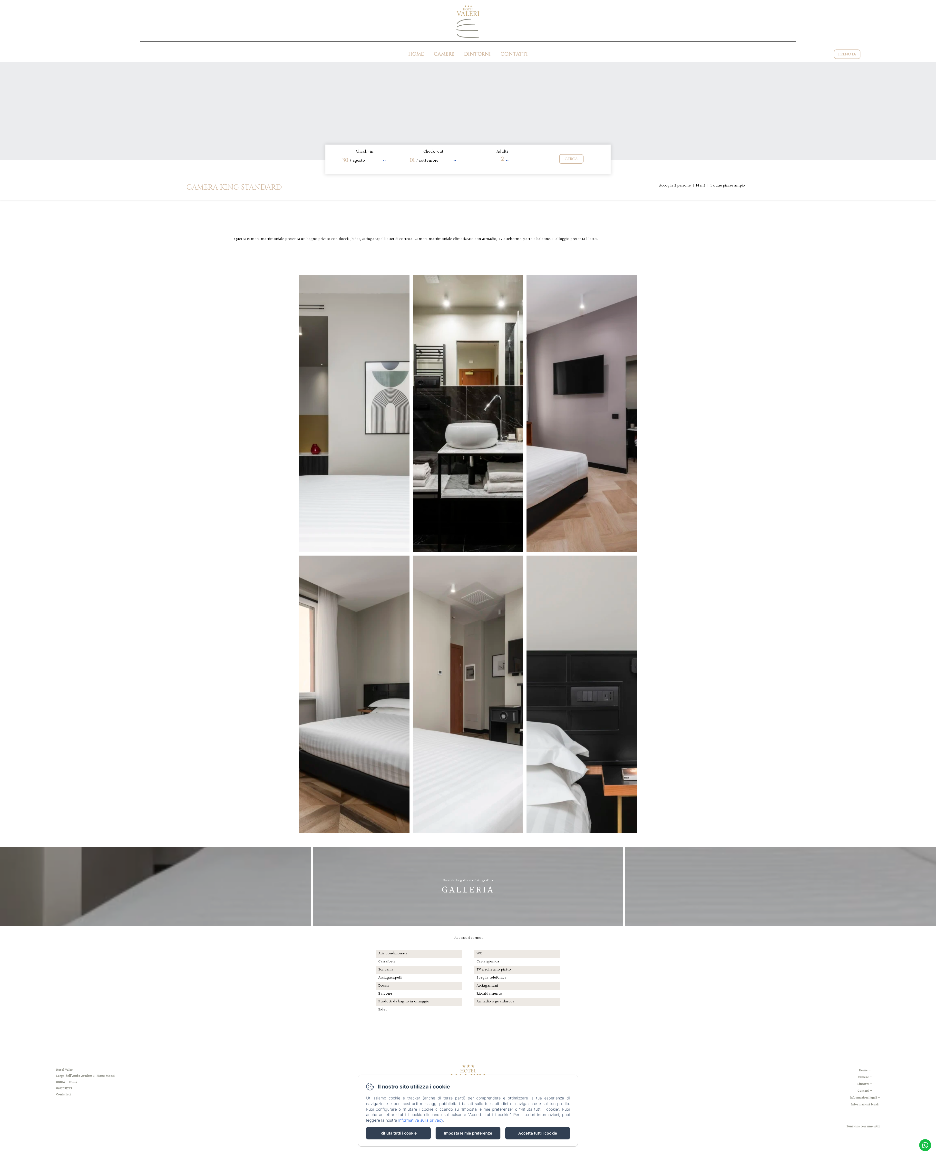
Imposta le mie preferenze (468, 1133)
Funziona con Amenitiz (863, 1126)
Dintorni (477, 54)
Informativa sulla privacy (420, 1120)
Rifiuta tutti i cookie (398, 1133)
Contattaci (63, 1094)
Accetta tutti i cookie (537, 1133)
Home (416, 54)
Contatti (514, 54)
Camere (444, 54)
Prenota (847, 54)
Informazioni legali (863, 1097)
